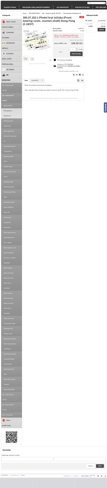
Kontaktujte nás (67, 475)
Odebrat (90, 466)
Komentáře (35, 80)
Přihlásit (23, 475)
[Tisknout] (80, 74)
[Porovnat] (74, 74)
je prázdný (101, 20)
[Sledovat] (77, 74)
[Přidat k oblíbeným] (83, 74)
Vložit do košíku (76, 54)
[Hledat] (104, 3)
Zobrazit (101, 29)
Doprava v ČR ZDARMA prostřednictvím (69, 66)
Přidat (100, 466)
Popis (26, 80)
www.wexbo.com (15, 475)
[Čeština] (101, 476)
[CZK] (98, 476)
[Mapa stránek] (105, 476)
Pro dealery (75, 475)
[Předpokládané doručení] (78, 80)
